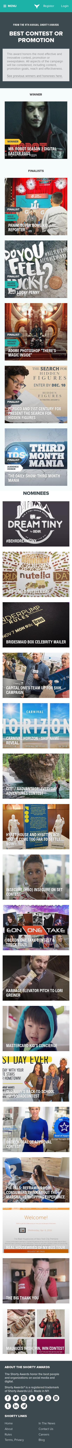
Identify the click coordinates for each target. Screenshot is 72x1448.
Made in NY (41, 1391)
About (9, 1429)
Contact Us (46, 1429)
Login (65, 6)
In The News (47, 1423)
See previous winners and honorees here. (35, 76)
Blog (42, 1440)
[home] (36, 6)
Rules (8, 1434)
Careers (44, 1434)
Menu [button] (12, 6)
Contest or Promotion (23, 106)
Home (9, 1423)
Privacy (19, 1440)
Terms (9, 1440)
